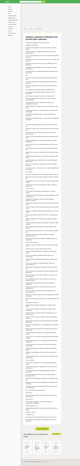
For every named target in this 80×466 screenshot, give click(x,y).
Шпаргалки (10, 35)
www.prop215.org (30, 414)
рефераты (31, 28)
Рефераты (10, 26)
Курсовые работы (11, 17)
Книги (9, 13)
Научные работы (11, 22)
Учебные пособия (11, 33)
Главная (25, 28)
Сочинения (10, 28)
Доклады (10, 9)
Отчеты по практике (12, 24)
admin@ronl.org (47, 461)
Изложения (10, 11)
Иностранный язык (38, 28)
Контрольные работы (12, 15)
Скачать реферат (42, 429)
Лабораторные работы (12, 20)
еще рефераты (56, 433)
